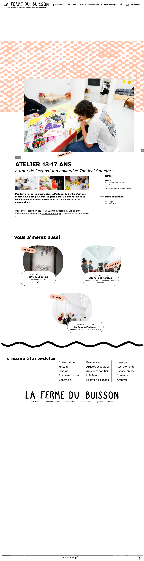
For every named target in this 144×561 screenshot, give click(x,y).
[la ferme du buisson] (26, 4)
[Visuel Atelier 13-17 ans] (26, 183)
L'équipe (122, 362)
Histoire (64, 366)
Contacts (122, 375)
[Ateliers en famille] (101, 285)
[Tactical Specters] (43, 285)
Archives (122, 380)
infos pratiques (114, 196)
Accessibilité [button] (93, 5)
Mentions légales (53, 401)
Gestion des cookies (105, 401)
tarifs (108, 175)
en (20, 157)
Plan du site (35, 401)
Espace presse (126, 371)
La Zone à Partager (51, 213)
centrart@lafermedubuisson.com (118, 188)
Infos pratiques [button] (110, 5)
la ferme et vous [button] (75, 5)
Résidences (93, 362)
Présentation (67, 362)
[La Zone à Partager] (72, 333)
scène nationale (12, 8)
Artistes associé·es (97, 366)
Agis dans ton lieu (97, 371)
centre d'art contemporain (36, 8)
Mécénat (91, 375)
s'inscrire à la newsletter (31, 358)
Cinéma (63, 371)
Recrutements (125, 366)
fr (16, 157)
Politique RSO (86, 401)
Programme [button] (58, 5)
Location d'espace (97, 380)
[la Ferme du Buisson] (72, 394)
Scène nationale (69, 375)
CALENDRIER (68, 557)
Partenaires (70, 401)
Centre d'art (66, 380)
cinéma (22, 8)
